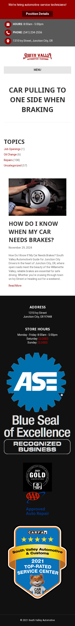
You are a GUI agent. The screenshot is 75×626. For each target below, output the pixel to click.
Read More (15, 286)
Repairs (8, 160)
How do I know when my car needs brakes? (33, 232)
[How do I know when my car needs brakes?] (37, 197)
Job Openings (12, 149)
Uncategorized (13, 166)
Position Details (37, 14)
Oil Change (10, 155)
